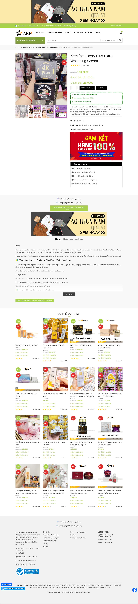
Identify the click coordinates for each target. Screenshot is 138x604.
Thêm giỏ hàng (87, 88)
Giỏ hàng (88, 32)
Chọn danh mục (108, 40)
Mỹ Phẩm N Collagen (105, 542)
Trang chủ (40, 32)
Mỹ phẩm (31, 47)
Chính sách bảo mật (49, 541)
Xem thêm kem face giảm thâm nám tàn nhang (34, 300)
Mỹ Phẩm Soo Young (105, 539)
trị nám (92, 129)
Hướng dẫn (78, 32)
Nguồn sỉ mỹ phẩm (117, 25)
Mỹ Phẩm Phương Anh (105, 535)
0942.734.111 (33, 26)
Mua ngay (101, 88)
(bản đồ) (73, 26)
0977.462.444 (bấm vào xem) (14, 588)
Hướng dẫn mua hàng (77, 532)
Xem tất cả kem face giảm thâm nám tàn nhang (69, 208)
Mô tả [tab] (57, 239)
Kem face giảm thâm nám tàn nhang (57, 47)
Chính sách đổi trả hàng (51, 535)
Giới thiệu (46, 532)
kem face (85, 129)
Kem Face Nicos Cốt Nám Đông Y (81, 345)
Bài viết (68, 32)
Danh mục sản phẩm (54, 32)
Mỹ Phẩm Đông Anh (104, 536)
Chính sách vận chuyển (51, 538)
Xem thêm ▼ (69, 294)
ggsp (79, 129)
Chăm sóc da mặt (40, 47)
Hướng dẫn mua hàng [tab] (73, 239)
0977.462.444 (22, 26)
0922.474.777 (32, 557)
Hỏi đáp (73, 535)
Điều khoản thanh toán (78, 538)
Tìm (120, 40)
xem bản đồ (20, 553)
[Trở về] (17, 47)
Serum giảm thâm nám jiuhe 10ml (26, 345)
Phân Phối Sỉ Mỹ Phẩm (62, 592)
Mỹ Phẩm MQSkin (104, 532)
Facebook (8, 584)
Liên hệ (98, 32)
